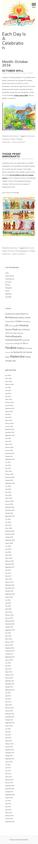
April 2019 (8, 525)
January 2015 (9, 645)
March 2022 (8, 444)
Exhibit (4, 251)
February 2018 (9, 561)
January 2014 (9, 678)
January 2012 (9, 747)
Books (16, 317)
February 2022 (9, 447)
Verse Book (8, 297)
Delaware (5, 139)
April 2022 (8, 441)
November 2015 (9, 624)
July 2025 (8, 387)
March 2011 (8, 777)
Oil (24, 343)
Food (14, 329)
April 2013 (8, 702)
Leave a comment (27, 73)
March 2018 (8, 558)
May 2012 (8, 735)
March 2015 (8, 639)
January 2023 (9, 426)
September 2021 (10, 459)
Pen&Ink (19, 139)
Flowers (8, 329)
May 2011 (8, 771)
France (20, 330)
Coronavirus (26, 321)
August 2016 (9, 597)
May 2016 (8, 606)
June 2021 (8, 465)
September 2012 (10, 723)
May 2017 (8, 573)
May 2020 (8, 492)
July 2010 (8, 800)
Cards (7, 273)
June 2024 (8, 393)
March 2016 (8, 612)
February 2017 (9, 582)
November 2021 (9, 453)
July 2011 (8, 765)
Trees (7, 357)
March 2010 (8, 812)
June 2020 (8, 489)
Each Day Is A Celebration (14, 41)
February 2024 (9, 402)
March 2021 (8, 471)
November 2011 (9, 753)
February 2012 (9, 744)
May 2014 (8, 666)
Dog (14, 326)
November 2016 (9, 588)
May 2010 (8, 807)
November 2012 (9, 717)
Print (25, 348)
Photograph (8, 288)
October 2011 (9, 756)
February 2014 (9, 675)
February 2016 (9, 615)
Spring (16, 352)
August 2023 (9, 411)
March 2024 (8, 399)
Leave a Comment (18, 142)
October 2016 (9, 591)
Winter (28, 357)
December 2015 (9, 621)
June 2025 (8, 390)
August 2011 (9, 762)
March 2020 (8, 498)
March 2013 (8, 705)
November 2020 (9, 477)
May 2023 (8, 414)
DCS (10, 326)
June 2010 (8, 803)
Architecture (30, 136)
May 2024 (8, 396)
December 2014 (9, 648)
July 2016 (8, 600)
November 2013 (9, 684)
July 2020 (8, 486)
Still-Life (22, 352)
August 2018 (9, 543)
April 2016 (8, 609)
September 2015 (10, 630)
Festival (11, 251)
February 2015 (9, 642)
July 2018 (8, 546)
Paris (26, 343)
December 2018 (9, 531)
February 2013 (9, 708)
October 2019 (9, 513)
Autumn (18, 314)
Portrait (7, 291)
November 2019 (9, 510)
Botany (21, 317)
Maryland (7, 343)
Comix (32, 248)
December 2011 (9, 750)
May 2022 (8, 438)
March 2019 (8, 528)
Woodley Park (10, 361)
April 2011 (8, 774)
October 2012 (9, 720)
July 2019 (8, 519)
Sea (12, 352)
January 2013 (9, 711)
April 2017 (8, 576)
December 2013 (9, 681)
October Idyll (13, 70)
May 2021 (8, 468)
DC (7, 325)
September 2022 (10, 435)
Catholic (28, 317)
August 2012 (9, 726)
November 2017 (9, 564)
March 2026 (8, 381)
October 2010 (9, 792)
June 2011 (8, 768)
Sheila (18, 73)
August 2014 (9, 660)
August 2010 (9, 797)
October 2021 (9, 456)
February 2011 (9, 780)
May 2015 (8, 633)
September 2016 (10, 594)
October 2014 (9, 654)
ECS (17, 325)
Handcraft (20, 333)
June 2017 (8, 570)
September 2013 (10, 690)
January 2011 (9, 782)
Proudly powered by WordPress (19, 839)
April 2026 (8, 378)
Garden (12, 139)
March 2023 (8, 420)
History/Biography (21, 251)
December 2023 (9, 408)
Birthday (9, 317)
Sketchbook (14, 136)
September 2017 (10, 567)
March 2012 (8, 741)
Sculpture (7, 352)
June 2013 (8, 696)
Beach (23, 314)
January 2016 (9, 618)
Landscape (25, 340)
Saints (30, 348)
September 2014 (10, 657)
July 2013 (8, 693)
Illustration (14, 248)
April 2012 (8, 738)
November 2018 (9, 534)
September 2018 (10, 540)
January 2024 (9, 405)
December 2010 (9, 786)
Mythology (17, 343)
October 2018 (9, 537)
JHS (20, 340)
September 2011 (10, 759)
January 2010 (9, 818)
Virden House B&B (21, 95)
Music (12, 343)
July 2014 (8, 663)
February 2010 (9, 815)
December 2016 (9, 585)
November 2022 (9, 432)
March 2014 (8, 672)
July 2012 (8, 729)
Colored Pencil (10, 321)
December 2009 (9, 821)
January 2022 (9, 450)
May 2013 (8, 699)
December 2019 (9, 507)
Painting (7, 285)
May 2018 (8, 552)
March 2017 (8, 579)
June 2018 (8, 549)
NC (21, 343)
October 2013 (9, 687)
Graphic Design (9, 276)
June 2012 (8, 732)
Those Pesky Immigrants (11, 155)
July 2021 (8, 462)
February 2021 (9, 474)
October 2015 (9, 627)
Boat (27, 248)
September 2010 (10, 795)
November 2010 (9, 789)
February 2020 (9, 501)
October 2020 (9, 480)
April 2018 (8, 555)
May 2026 (8, 375)
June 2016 (8, 603)
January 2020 (9, 504)
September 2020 (10, 483)
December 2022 (9, 429)
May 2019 (8, 522)
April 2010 (8, 810)
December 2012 (9, 714)
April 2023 (8, 417)
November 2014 (9, 651)
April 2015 (8, 636)
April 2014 (8, 669)
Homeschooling (9, 279)
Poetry (20, 348)
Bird (27, 314)
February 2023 (9, 423)
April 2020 (8, 495)
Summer (29, 352)
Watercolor (6, 142)
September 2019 (10, 516)
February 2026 (9, 384)
